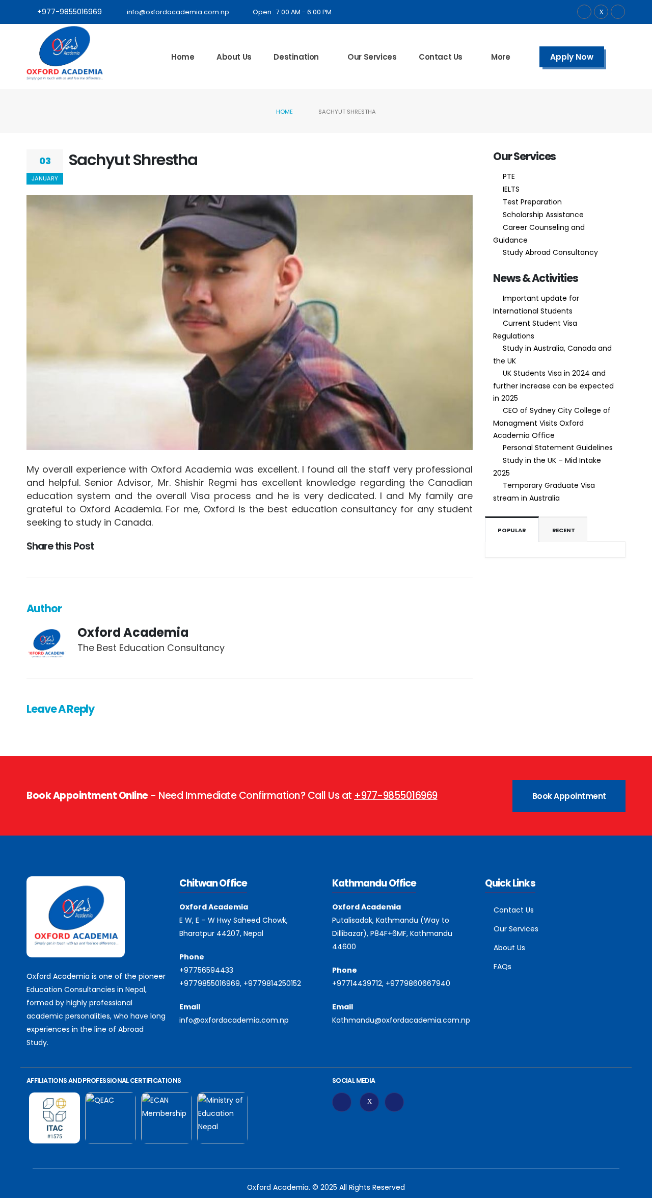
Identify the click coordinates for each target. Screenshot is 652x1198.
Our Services (371, 56)
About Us (234, 56)
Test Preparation (532, 202)
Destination (296, 56)
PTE (509, 176)
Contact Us (441, 56)
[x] (369, 1102)
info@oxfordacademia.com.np (178, 12)
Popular (512, 530)
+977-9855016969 (69, 12)
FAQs (502, 966)
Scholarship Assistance (543, 215)
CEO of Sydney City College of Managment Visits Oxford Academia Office (552, 422)
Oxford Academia (132, 632)
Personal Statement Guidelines (558, 447)
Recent (563, 530)
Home (182, 56)
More (500, 56)
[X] (601, 12)
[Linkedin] (394, 1102)
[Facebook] (584, 12)
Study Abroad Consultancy (550, 252)
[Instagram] (618, 12)
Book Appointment (569, 796)
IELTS (511, 189)
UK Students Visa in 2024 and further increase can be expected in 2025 (553, 385)
